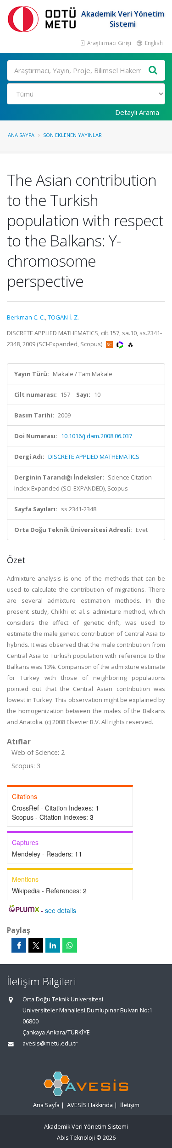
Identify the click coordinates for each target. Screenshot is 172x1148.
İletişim (129, 1105)
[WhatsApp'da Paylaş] (69, 945)
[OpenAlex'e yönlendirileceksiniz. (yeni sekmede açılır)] (130, 344)
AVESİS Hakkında (90, 1105)
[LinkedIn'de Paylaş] (52, 945)
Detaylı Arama (137, 112)
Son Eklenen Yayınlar (72, 134)
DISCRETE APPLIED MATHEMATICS (93, 456)
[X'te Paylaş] (35, 945)
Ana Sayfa (21, 134)
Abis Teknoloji (76, 1138)
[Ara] (153, 70)
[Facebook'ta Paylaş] (18, 945)
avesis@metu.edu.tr (50, 1043)
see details (60, 910)
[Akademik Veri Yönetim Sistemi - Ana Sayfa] (43, 18)
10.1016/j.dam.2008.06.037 (96, 436)
